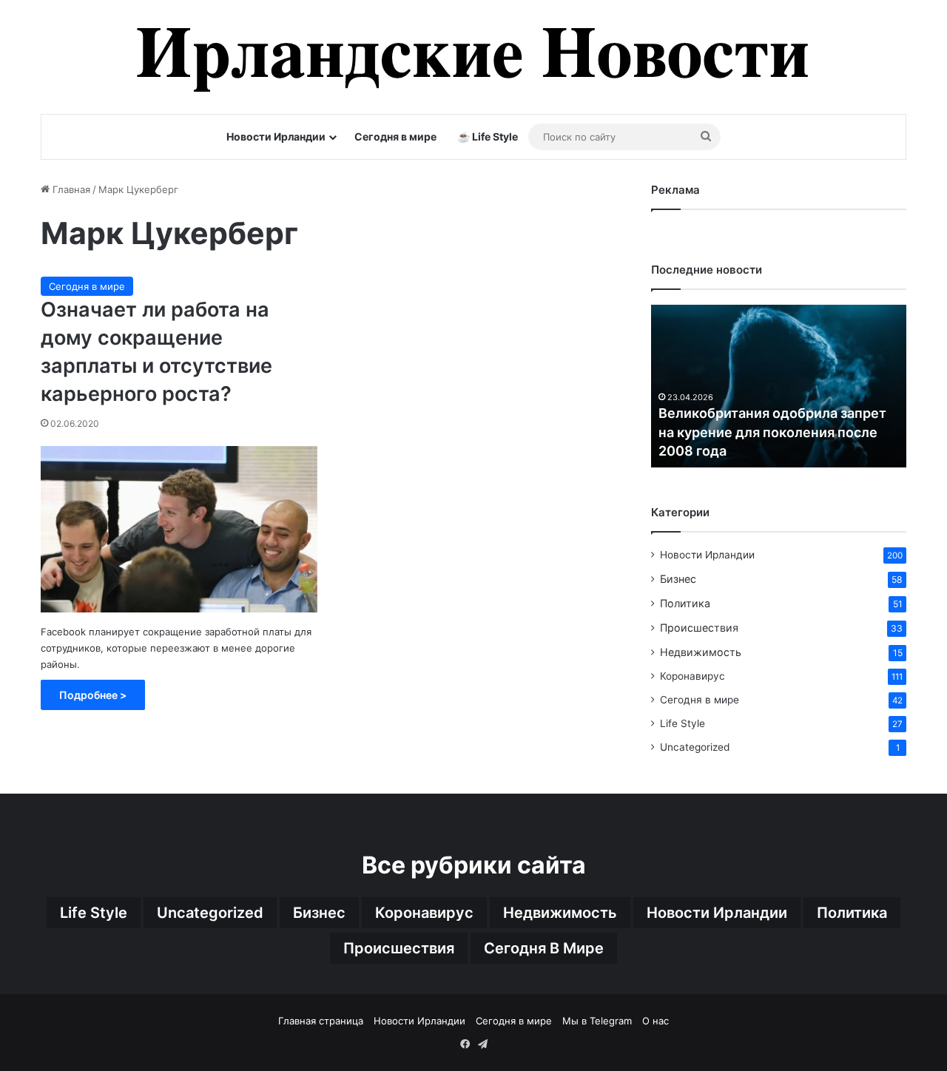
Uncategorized (694, 747)
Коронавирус (692, 676)
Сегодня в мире (395, 136)
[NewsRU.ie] (473, 57)
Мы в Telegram (597, 1021)
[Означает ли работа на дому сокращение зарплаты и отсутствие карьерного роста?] (179, 529)
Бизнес (678, 578)
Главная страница (320, 1021)
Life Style (682, 723)
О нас (655, 1021)
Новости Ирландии (276, 136)
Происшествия (699, 627)
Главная (70, 189)
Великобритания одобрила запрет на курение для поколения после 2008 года (772, 431)
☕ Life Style (487, 136)
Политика (685, 603)
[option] (778, 386)
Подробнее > (93, 695)
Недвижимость (700, 652)
